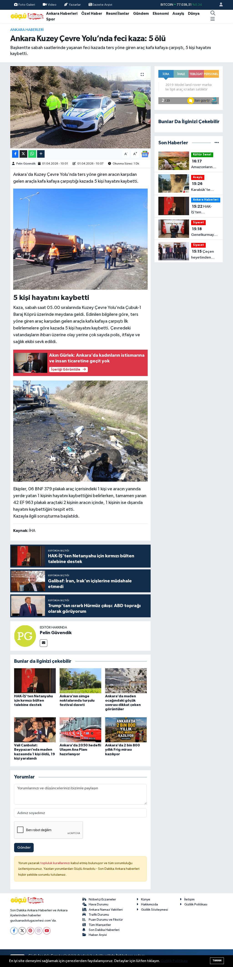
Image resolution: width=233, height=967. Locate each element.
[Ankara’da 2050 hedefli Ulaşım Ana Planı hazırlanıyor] (80, 730)
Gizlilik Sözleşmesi (154, 909)
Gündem (141, 13)
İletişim (189, 899)
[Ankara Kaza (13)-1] (80, 239)
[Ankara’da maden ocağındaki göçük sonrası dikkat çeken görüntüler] (126, 681)
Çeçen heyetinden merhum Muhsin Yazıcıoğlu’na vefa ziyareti (204, 254)
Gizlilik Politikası (195, 904)
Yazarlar (75, 4)
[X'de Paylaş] (23, 154)
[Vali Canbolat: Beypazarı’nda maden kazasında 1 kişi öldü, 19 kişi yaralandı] (35, 730)
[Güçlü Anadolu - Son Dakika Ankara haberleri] (27, 16)
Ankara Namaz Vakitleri (106, 909)
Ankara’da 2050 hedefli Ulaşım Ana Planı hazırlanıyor (80, 749)
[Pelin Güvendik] (25, 636)
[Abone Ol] (145, 154)
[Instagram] (38, 931)
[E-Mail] (43, 643)
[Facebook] (14, 931)
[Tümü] (217, 143)
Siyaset (198, 222)
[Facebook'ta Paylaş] (15, 154)
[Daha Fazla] (41, 154)
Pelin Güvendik (25, 163)
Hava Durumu (98, 904)
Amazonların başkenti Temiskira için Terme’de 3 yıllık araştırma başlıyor (205, 164)
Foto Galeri (26, 4)
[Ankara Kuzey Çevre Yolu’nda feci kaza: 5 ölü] (80, 107)
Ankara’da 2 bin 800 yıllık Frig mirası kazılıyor (122, 749)
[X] (22, 931)
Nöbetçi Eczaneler (102, 899)
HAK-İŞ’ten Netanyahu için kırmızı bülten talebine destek (33, 700)
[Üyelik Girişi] (219, 5)
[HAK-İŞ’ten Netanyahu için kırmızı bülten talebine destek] (35, 681)
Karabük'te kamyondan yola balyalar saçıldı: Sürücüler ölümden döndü (205, 187)
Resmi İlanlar (117, 13)
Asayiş (178, 13)
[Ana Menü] (212, 19)
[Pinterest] (30, 931)
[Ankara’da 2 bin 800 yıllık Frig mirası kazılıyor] (126, 730)
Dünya (194, 13)
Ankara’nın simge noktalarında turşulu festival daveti (77, 700)
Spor (50, 19)
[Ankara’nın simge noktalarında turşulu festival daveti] (80, 681)
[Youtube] (47, 931)
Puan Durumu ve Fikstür (106, 919)
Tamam (217, 960)
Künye (145, 899)
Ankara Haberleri (61, 13)
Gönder (24, 848)
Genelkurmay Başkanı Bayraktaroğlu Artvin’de (203, 232)
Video (52, 4)
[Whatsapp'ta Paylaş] (32, 154)
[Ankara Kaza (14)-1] (80, 431)
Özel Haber (91, 13)
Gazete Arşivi (102, 4)
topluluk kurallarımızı (55, 863)
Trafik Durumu (99, 914)
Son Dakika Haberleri (104, 930)
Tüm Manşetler (100, 925)
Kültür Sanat (202, 154)
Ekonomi (161, 13)
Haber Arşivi (98, 935)
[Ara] (212, 14)
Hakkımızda (149, 904)
